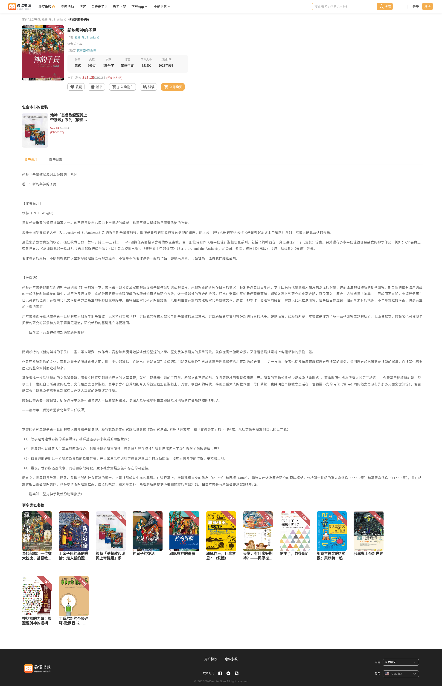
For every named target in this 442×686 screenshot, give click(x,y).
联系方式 (208, 673)
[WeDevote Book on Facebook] (220, 673)
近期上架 (119, 7)
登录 (416, 7)
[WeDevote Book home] (19, 6)
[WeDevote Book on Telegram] (228, 673)
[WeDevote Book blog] (236, 673)
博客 (82, 7)
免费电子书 (99, 7)
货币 (377, 673)
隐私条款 (231, 659)
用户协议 (210, 659)
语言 (377, 662)
